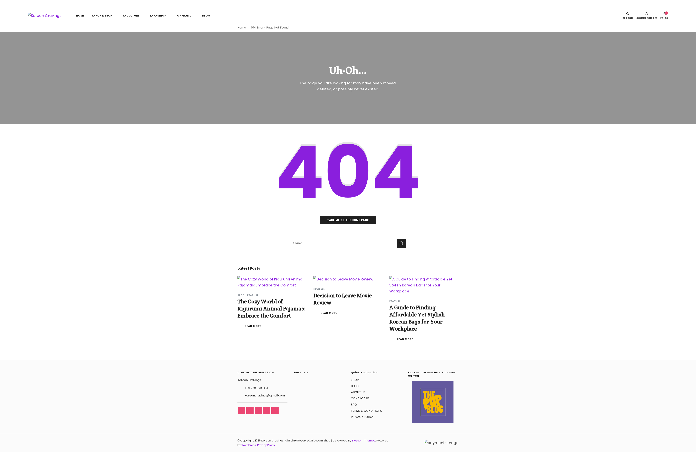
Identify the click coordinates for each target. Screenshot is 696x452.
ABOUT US (358, 392)
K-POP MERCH (102, 15)
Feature (253, 295)
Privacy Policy (266, 445)
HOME (80, 15)
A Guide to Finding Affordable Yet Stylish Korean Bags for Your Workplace (417, 318)
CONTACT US (360, 398)
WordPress (248, 445)
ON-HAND (184, 15)
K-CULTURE (131, 15)
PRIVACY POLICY (362, 417)
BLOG (206, 15)
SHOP (355, 380)
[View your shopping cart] (664, 14)
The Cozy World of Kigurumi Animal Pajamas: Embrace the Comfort (271, 308)
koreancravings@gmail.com (265, 395)
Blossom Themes (363, 440)
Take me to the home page (348, 220)
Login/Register (647, 18)
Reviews (319, 289)
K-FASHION (158, 15)
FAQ (354, 404)
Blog (241, 295)
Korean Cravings (272, 440)
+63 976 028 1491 (256, 388)
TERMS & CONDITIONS (366, 411)
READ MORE (253, 326)
